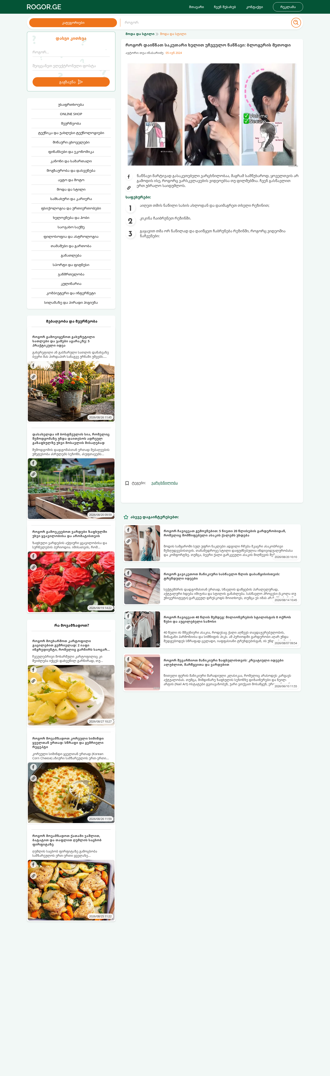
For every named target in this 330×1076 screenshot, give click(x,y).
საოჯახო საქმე (71, 227)
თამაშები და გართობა (71, 246)
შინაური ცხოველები (71, 142)
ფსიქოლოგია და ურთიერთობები (71, 208)
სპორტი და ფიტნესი (71, 264)
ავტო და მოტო (71, 180)
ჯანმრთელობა (71, 274)
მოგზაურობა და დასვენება (71, 170)
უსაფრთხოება (71, 104)
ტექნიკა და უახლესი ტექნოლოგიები (71, 132)
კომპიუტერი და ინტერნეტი (71, 293)
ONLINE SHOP (71, 114)
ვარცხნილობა (164, 482)
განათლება (71, 255)
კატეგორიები (73, 22)
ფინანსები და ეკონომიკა (71, 151)
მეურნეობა (71, 123)
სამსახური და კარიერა (71, 198)
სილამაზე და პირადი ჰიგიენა (71, 302)
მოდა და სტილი (71, 189)
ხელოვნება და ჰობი (71, 217)
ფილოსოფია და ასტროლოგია (71, 236)
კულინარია (71, 283)
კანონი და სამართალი (71, 161)
